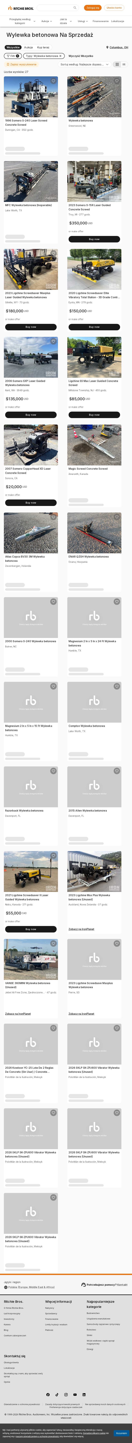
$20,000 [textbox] (14, 486)
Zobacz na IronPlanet (81, 929)
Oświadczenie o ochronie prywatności (22, 1404)
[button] (13, 56)
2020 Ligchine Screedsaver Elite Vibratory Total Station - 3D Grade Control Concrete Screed (94, 297)
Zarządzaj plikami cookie (94, 1433)
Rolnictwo (91, 1330)
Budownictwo (93, 1313)
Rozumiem (121, 1433)
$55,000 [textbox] (13, 913)
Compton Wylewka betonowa (87, 726)
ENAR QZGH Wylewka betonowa (89, 556)
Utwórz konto (114, 7)
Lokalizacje (117, 21)
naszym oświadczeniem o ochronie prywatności (37, 1436)
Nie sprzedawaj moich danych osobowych (105, 1404)
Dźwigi (90, 1349)
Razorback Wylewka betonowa (24, 810)
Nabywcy (49, 1308)
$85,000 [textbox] (77, 399)
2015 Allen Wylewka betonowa (88, 810)
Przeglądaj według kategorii (19, 21)
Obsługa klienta (11, 1362)
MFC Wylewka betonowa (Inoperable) (28, 205)
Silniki (89, 1335)
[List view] (124, 64)
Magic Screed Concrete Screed (88, 468)
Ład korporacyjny (12, 1313)
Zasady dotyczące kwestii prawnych (62, 1404)
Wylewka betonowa (81, 120)
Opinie (7, 1382)
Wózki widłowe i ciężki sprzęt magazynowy (100, 1342)
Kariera (7, 1324)
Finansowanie (100, 21)
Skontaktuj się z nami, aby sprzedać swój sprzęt (23, 1375)
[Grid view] (117, 64)
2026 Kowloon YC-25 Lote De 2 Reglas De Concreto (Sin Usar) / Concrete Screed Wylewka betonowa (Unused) (29, 1072)
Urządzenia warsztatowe (98, 1318)
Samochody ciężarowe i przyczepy (103, 1324)
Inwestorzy (9, 1319)
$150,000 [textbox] (78, 311)
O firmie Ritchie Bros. (14, 1308)
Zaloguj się (93, 7)
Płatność (49, 1330)
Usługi (81, 21)
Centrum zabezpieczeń (15, 1335)
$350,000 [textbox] (78, 223)
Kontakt (122, 1284)
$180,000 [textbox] (14, 311)
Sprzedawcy (51, 1313)
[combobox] (85, 64)
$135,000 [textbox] (14, 399)
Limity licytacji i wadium (56, 1324)
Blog (6, 1330)
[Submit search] (75, 8)
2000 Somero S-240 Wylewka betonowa (30, 641)
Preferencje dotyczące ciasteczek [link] (66, 1407)
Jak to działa (63, 21)
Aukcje (45, 21)
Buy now (94, 239)
